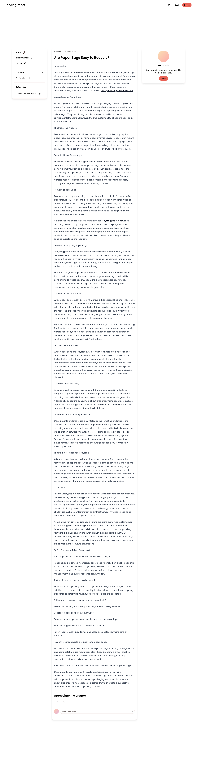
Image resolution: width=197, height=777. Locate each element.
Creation (20, 72)
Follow (163, 78)
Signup (187, 5)
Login (177, 5)
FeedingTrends (15, 5)
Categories (21, 87)
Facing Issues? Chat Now (28, 94)
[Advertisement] (98, 29)
